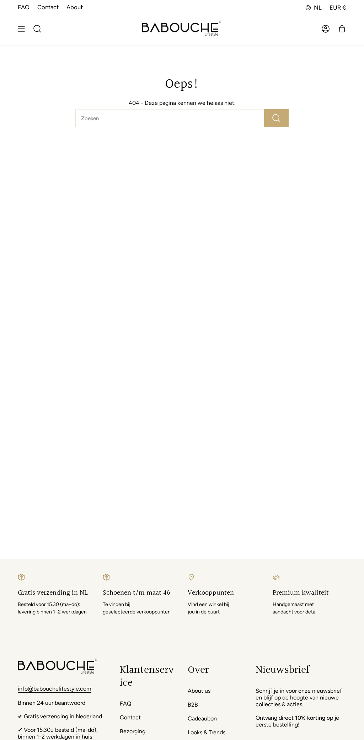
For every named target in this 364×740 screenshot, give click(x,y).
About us (199, 690)
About (74, 7)
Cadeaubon (202, 718)
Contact (48, 7)
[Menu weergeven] (21, 29)
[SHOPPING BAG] (342, 29)
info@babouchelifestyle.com (54, 688)
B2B (193, 704)
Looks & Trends (206, 732)
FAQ (24, 7)
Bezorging (132, 731)
